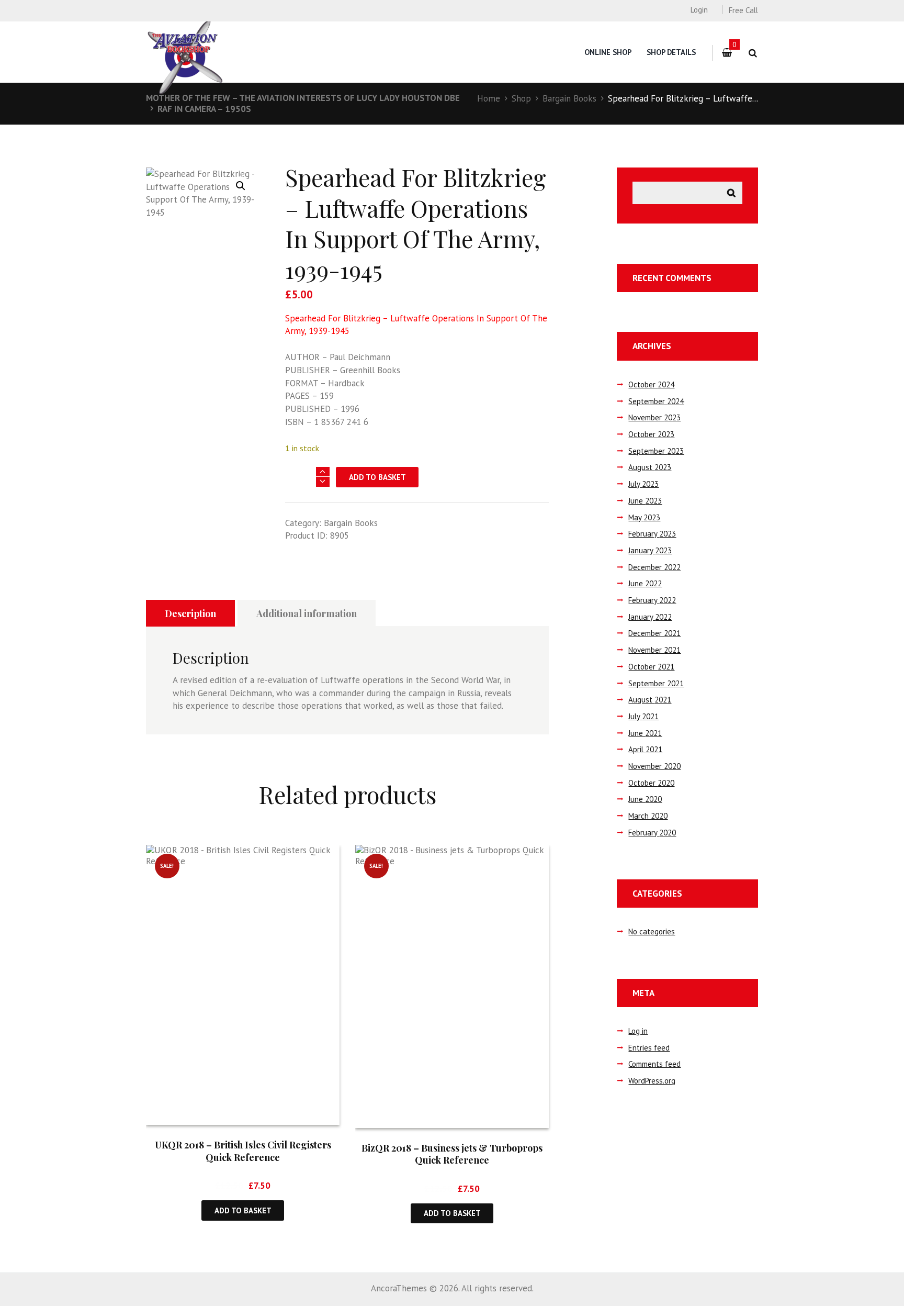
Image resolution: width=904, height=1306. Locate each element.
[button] (240, 185)
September (656, 401)
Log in (638, 1031)
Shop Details (671, 52)
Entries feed (649, 1048)
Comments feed (654, 1064)
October (651, 384)
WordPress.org (651, 1081)
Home (488, 98)
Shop (521, 98)
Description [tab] (190, 613)
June (645, 501)
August (649, 467)
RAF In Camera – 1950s (204, 109)
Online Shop (607, 52)
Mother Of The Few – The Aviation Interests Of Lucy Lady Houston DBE (303, 98)
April (645, 749)
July (643, 484)
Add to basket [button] (243, 1210)
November (654, 417)
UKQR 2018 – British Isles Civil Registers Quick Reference (243, 1150)
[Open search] (752, 53)
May (644, 517)
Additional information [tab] (306, 613)
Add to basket (377, 477)
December (654, 567)
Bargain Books (569, 98)
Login (699, 10)
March (648, 816)
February (652, 534)
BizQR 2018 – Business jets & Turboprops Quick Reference (452, 1154)
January (650, 550)
